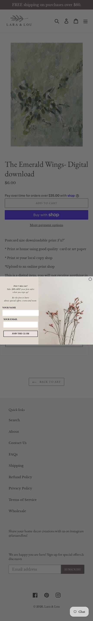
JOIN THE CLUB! (20, 334)
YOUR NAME (9, 307)
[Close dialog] (90, 279)
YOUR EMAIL (10, 319)
